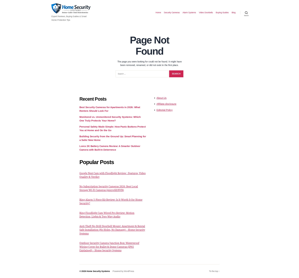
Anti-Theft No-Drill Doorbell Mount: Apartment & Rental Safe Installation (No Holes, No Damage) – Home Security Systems (112, 230)
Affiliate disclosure (166, 103)
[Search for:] (141, 74)
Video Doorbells (206, 12)
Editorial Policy (165, 110)
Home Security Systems (98, 271)
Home (158, 12)
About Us (162, 97)
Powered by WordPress (123, 271)
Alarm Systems (189, 12)
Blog (234, 12)
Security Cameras (172, 12)
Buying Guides (222, 12)
